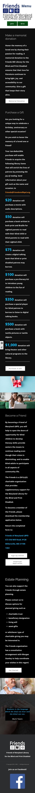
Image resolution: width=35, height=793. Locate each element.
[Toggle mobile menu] (26, 7)
